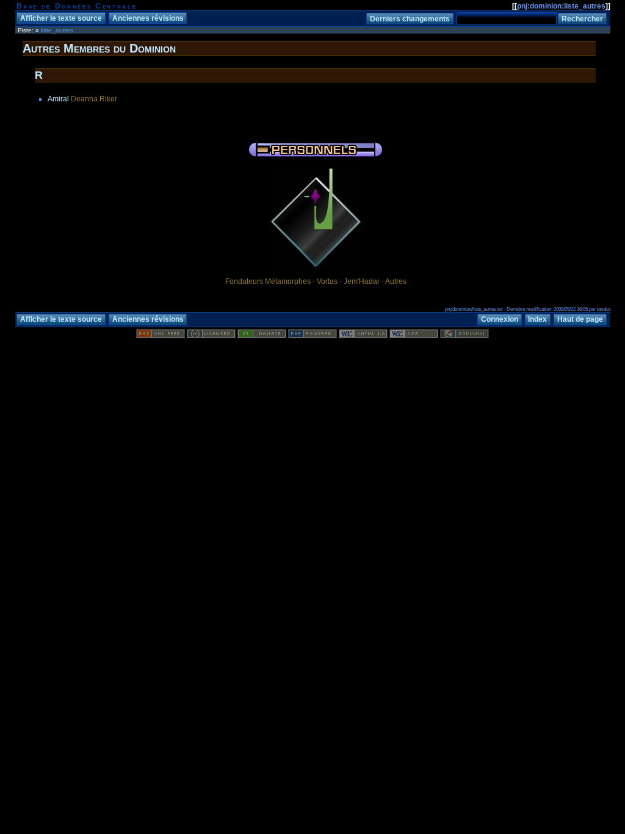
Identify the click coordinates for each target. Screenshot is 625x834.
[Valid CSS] (413, 336)
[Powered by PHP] (312, 336)
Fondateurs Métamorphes (268, 281)
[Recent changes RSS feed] (160, 336)
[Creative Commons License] (211, 336)
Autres (395, 281)
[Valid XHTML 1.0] (363, 336)
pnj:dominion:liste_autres (561, 6)
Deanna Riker (94, 99)
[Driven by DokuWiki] (464, 336)
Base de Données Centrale (76, 6)
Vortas (327, 281)
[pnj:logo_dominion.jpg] (316, 267)
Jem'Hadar (362, 281)
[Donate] (261, 336)
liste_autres (57, 30)
